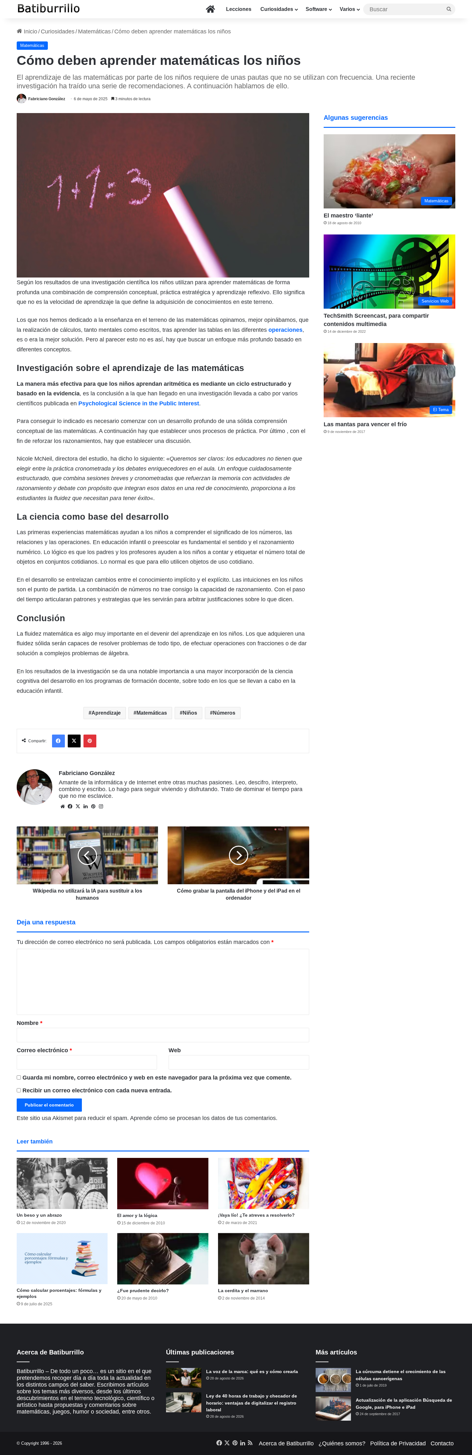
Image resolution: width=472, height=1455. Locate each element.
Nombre (29, 1023)
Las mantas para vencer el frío (365, 424)
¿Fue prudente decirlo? (143, 1290)
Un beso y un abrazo (39, 1215)
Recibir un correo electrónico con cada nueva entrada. (97, 1090)
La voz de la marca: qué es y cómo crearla (252, 1371)
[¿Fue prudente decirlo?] (162, 1258)
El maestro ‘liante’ (348, 215)
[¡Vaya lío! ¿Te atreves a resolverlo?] (263, 1183)
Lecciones (238, 9)
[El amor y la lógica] (162, 1183)
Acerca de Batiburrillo (286, 1443)
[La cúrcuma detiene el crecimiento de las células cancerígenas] (333, 1380)
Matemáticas (94, 31)
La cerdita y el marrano (243, 1290)
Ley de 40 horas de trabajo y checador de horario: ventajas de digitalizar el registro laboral (251, 1402)
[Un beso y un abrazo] (62, 1183)
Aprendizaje (106, 713)
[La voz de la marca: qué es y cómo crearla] (183, 1378)
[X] (78, 806)
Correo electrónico (44, 1050)
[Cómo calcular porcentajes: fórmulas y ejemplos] (62, 1258)
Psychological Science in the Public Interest (138, 403)
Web (175, 1050)
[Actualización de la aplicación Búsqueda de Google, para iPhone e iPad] (333, 1409)
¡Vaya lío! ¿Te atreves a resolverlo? (256, 1215)
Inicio (29, 31)
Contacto (442, 1443)
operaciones (285, 330)
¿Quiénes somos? (342, 1443)
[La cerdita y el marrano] (263, 1258)
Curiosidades (276, 9)
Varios (347, 9)
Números (224, 713)
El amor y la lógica (137, 1215)
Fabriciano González (46, 99)
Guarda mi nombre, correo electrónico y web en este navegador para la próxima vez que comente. (157, 1077)
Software (316, 9)
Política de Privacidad (398, 1443)
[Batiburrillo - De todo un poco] (49, 9)
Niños (190, 713)
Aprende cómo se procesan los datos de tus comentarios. (203, 1118)
